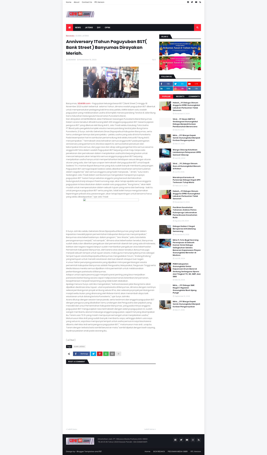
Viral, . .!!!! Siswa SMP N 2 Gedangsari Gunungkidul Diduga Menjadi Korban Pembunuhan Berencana (185, 123)
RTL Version (99, 2)
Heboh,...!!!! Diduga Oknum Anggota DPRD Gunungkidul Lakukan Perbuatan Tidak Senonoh (186, 106)
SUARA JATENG (82, 35)
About (76, 2)
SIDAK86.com (84, 103)
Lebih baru (72, 429)
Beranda (70, 35)
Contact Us (87, 2)
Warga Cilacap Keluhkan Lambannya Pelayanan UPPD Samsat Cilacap (187, 152)
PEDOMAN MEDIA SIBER (178, 451)
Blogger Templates (85, 451)
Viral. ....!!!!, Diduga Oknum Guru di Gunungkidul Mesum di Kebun (187, 166)
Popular (166, 96)
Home (68, 2)
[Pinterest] (99, 354)
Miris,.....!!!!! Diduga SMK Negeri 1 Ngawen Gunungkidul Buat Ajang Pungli (184, 289)
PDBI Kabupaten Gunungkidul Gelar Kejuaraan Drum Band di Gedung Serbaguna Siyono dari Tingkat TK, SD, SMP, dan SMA (187, 270)
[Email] (112, 354)
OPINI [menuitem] (107, 27)
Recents (180, 96)
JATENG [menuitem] (89, 27)
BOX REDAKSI (159, 451)
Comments (194, 96)
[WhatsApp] (106, 354)
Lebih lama (149, 429)
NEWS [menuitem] (78, 27)
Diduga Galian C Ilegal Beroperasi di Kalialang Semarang (184, 229)
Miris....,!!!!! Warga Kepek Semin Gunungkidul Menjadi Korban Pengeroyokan (186, 138)
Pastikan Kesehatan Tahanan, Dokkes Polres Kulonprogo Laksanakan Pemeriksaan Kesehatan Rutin (185, 212)
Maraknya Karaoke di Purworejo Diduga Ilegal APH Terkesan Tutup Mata (186, 180)
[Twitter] (93, 354)
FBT (100, 451)
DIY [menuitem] (99, 27)
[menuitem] (69, 27)
